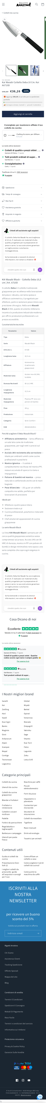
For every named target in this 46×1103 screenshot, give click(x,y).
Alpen (4, 743)
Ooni (4, 734)
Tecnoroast (7, 759)
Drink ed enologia (31, 833)
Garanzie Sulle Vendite (14, 1052)
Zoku (26, 755)
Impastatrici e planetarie (30, 800)
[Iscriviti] (38, 933)
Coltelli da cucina (11, 13)
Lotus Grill (28, 759)
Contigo (5, 755)
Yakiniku (27, 730)
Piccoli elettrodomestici (31, 787)
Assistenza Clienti (12, 959)
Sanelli (5, 701)
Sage (26, 734)
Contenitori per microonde (30, 806)
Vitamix (27, 738)
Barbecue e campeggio (11, 833)
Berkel (26, 709)
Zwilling (5, 709)
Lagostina (6, 764)
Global (27, 701)
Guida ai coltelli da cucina (10, 857)
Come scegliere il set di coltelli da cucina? (34, 864)
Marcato (27, 722)
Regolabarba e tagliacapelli (8, 827)
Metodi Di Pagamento (14, 1011)
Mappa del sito (11, 977)
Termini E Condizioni (14, 999)
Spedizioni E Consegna (15, 1005)
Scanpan (5, 747)
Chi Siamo (9, 953)
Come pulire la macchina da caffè (32, 873)
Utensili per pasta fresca (9, 838)
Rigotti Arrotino (26, 1095)
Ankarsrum (6, 738)
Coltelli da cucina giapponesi (9, 793)
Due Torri (28, 743)
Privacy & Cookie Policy (15, 1046)
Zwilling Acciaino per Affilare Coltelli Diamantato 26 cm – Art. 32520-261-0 (29, 134)
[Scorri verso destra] (43, 71)
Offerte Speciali (11, 971)
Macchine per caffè (32, 782)
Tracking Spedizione (13, 964)
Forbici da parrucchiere (12, 822)
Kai (3, 705)
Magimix (5, 730)
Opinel (27, 713)
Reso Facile (9, 1017)
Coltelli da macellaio (33, 818)
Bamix (4, 726)
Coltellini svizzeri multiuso (9, 813)
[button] (3, 4)
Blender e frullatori (10, 800)
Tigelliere (28, 822)
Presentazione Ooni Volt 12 (10, 864)
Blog (7, 983)
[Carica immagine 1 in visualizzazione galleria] (11, 70)
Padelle (5, 818)
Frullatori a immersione (7, 806)
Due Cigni (6, 722)
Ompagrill (28, 726)
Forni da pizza (30, 793)
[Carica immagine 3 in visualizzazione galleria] (35, 70)
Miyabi (27, 705)
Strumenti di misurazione (29, 813)
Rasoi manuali (30, 828)
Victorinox (28, 718)
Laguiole (27, 751)
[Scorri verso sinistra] (2, 71)
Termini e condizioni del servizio (19, 1023)
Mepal (4, 751)
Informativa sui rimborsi (15, 1029)
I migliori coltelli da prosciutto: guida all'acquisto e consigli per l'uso (11, 873)
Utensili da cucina (9, 787)
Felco (26, 747)
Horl (4, 713)
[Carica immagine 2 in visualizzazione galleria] (23, 70)
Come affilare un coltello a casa (31, 857)
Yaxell (4, 718)
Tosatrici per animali (33, 838)
